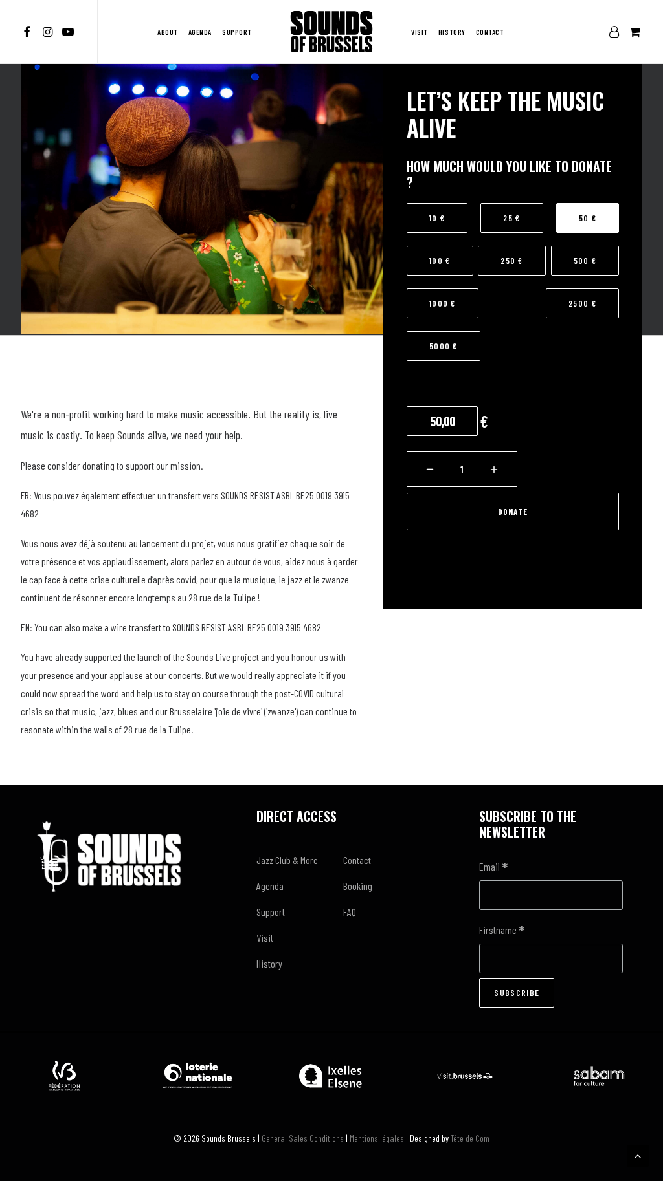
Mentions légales (377, 1137)
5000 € (443, 346)
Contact (490, 32)
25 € (511, 218)
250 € (511, 260)
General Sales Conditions (303, 1137)
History (452, 32)
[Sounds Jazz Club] (331, 32)
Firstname (501, 931)
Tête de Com (470, 1137)
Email (493, 867)
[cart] (633, 31)
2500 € (582, 303)
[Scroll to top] (638, 1154)
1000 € (442, 303)
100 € (440, 260)
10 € (437, 218)
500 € (585, 260)
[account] (617, 31)
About (167, 32)
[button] (29, 31)
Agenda (200, 32)
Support (237, 32)
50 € (587, 218)
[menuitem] (29, 31)
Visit (419, 32)
